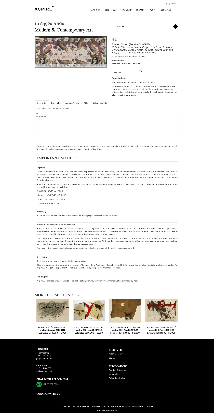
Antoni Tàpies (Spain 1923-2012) (52, 330)
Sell (107, 10)
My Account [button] (171, 4)
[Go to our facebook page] (38, 398)
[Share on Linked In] (130, 72)
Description (42, 103)
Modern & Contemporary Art (64, 30)
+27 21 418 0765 (43, 368)
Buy (114, 10)
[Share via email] (140, 72)
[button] (176, 9)
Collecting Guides (117, 378)
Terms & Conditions (100, 406)
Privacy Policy (138, 406)
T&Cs (85, 103)
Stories (112, 358)
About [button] (153, 10)
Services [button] (140, 10)
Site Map (150, 406)
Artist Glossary (116, 354)
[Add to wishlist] (175, 26)
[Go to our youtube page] (49, 398)
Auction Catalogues (118, 370)
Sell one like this (100, 103)
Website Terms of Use (121, 406)
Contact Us (166, 10)
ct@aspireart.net (44, 371)
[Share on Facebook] (125, 72)
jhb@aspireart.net (44, 358)
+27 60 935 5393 (50, 384)
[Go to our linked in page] (44, 398)
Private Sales (126, 10)
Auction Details (72, 103)
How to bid (56, 103)
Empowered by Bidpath (107, 410)
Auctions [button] (95, 10)
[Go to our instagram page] (135, 72)
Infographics (114, 374)
